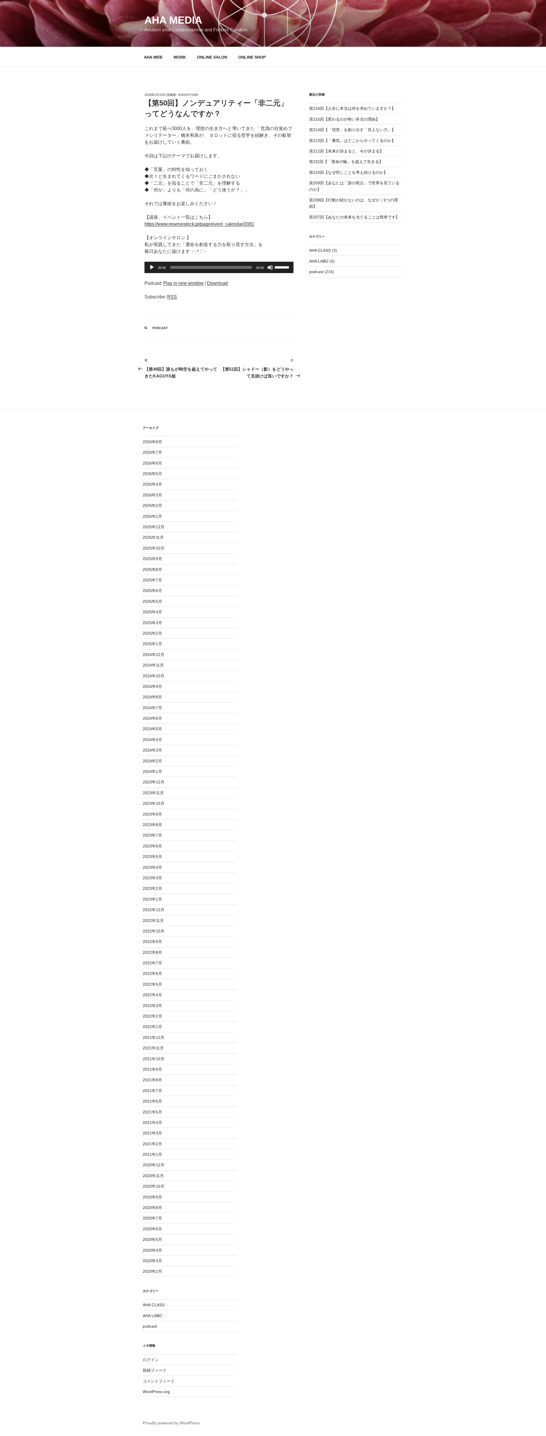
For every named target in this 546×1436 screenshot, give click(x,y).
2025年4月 (152, 612)
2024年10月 (153, 676)
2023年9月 (152, 814)
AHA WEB (153, 57)
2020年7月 (152, 1218)
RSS (172, 296)
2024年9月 (152, 686)
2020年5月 (152, 1239)
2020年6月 (152, 1229)
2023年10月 (153, 803)
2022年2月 (152, 1016)
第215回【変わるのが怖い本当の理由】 (344, 119)
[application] (218, 267)
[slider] (283, 267)
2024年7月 (152, 707)
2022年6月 (152, 973)
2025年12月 (153, 527)
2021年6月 (152, 1101)
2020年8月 (152, 1207)
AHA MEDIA (173, 20)
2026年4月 (152, 484)
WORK (179, 57)
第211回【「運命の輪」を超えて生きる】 (346, 161)
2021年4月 (152, 1122)
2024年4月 (152, 739)
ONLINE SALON (212, 57)
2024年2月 (152, 761)
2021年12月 (153, 1037)
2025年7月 (152, 580)
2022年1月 (152, 1026)
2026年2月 (152, 505)
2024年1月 (152, 771)
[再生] (152, 267)
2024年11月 (153, 665)
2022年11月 (153, 920)
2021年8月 (152, 1080)
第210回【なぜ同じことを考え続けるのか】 (348, 172)
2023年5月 (152, 856)
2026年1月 (152, 516)
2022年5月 (152, 984)
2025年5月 (152, 601)
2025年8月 (152, 569)
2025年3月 (152, 622)
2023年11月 (153, 793)
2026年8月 (152, 442)
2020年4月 (152, 1250)
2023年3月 (152, 878)
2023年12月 (153, 782)
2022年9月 (152, 941)
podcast (160, 328)
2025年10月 (153, 548)
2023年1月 (152, 899)
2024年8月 (152, 697)
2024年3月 (152, 750)
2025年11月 (153, 537)
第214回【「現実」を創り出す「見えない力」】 (352, 129)
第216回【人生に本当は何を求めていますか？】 (352, 108)
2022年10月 (153, 931)
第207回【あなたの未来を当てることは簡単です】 (354, 217)
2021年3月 (152, 1133)
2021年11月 (153, 1048)
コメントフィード (159, 1381)
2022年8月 (152, 952)
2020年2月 (152, 1271)
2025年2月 (152, 633)
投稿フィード (155, 1370)
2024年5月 (152, 729)
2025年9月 (152, 558)
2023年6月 (152, 846)
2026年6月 (152, 463)
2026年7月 (152, 452)
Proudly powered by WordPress (171, 1423)
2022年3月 (152, 1005)
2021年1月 (152, 1154)
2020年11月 (153, 1175)
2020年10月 (153, 1186)
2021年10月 (153, 1059)
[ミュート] (270, 267)
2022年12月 (153, 909)
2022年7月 (152, 963)
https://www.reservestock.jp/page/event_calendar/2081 (199, 224)
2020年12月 (153, 1165)
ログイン (151, 1359)
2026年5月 (152, 473)
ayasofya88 (188, 94)
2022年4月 (152, 995)
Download (217, 283)
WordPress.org (156, 1391)
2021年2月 (152, 1144)
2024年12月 (153, 654)
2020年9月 (152, 1197)
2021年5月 (152, 1112)
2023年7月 (152, 835)
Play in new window (183, 283)
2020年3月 (152, 1260)
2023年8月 (152, 824)
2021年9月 (152, 1069)
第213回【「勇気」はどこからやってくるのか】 (352, 140)
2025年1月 (152, 643)
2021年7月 (152, 1090)
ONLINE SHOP (252, 57)
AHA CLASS (320, 250)
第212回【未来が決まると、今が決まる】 (346, 151)
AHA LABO (318, 261)
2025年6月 (152, 590)
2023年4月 (152, 867)
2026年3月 (152, 495)
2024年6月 (152, 718)
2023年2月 (152, 888)
